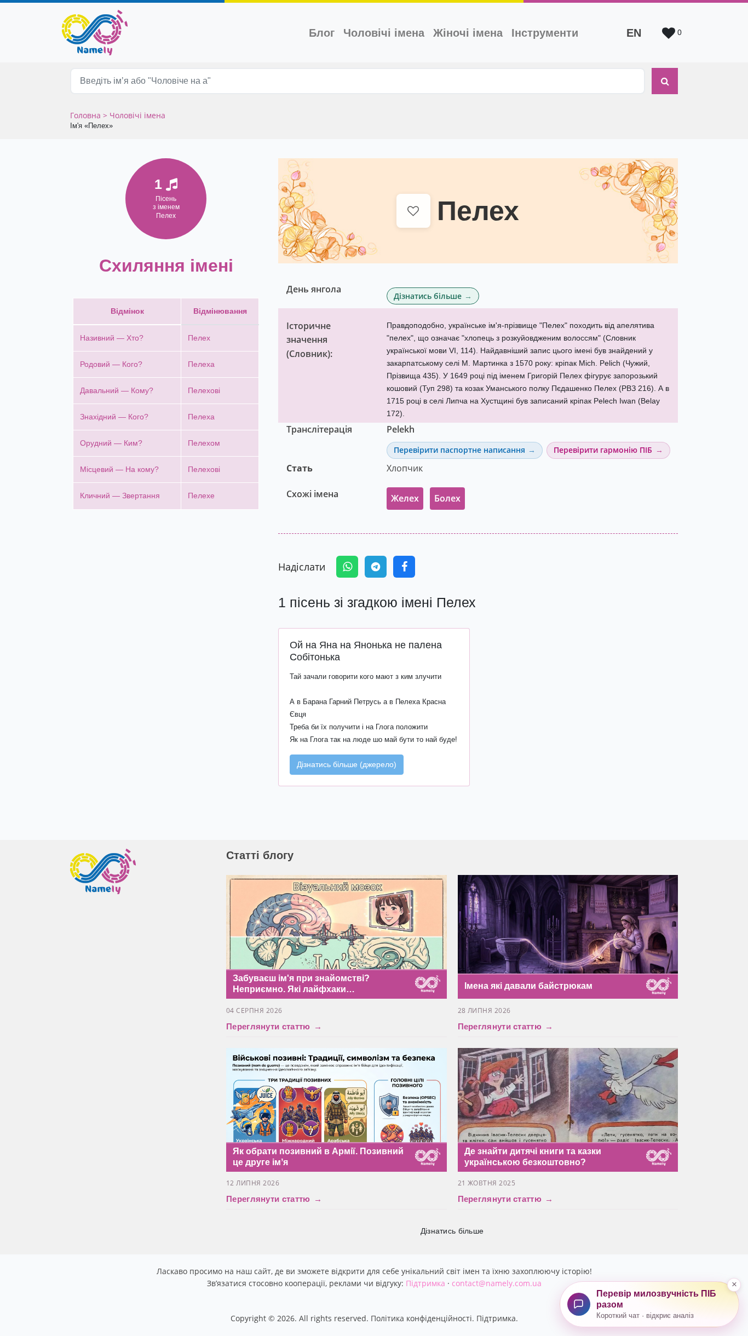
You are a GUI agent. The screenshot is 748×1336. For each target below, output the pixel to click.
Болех (447, 498)
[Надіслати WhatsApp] (347, 567)
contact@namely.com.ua (497, 1283)
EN (633, 33)
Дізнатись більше (428, 296)
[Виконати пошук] (665, 81)
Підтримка (425, 1283)
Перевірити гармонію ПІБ (603, 450)
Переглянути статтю (274, 1026)
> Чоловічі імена (134, 115)
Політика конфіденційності (421, 1318)
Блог (322, 33)
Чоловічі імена (386, 32)
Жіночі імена (468, 33)
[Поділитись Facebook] (404, 567)
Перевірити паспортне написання (459, 450)
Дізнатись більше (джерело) (346, 764)
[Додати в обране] (413, 211)
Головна (86, 115)
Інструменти (544, 33)
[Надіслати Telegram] (376, 567)
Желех (405, 498)
